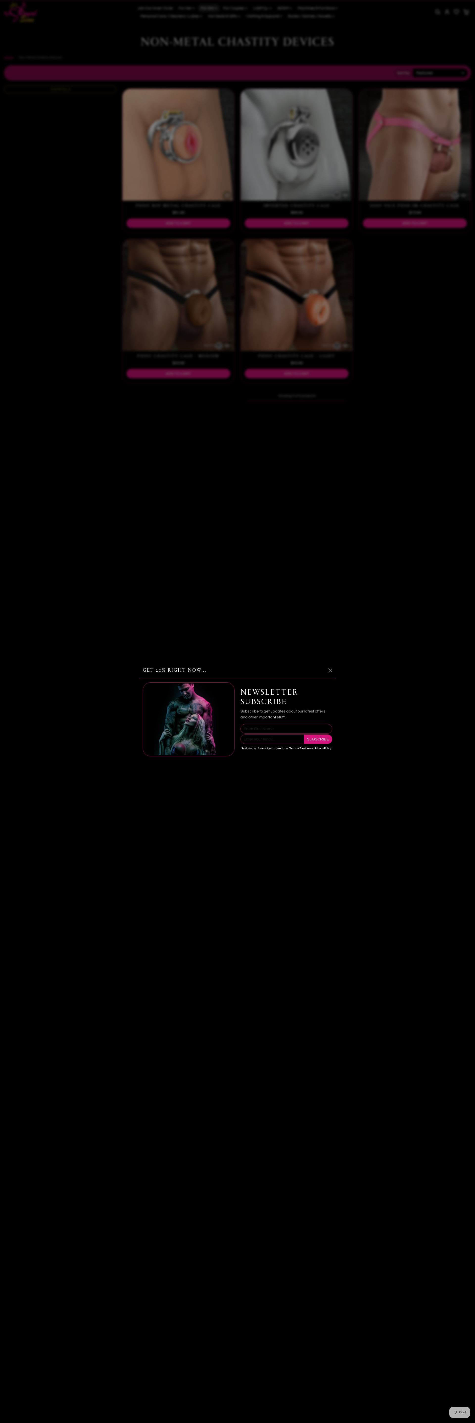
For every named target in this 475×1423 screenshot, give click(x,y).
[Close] (330, 670)
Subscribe (318, 739)
